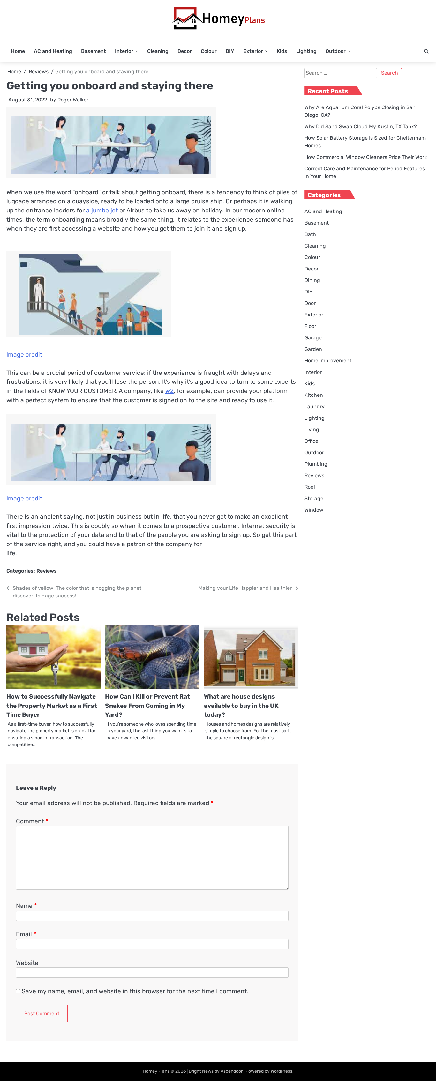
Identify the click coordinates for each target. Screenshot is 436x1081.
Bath (310, 234)
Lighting (306, 51)
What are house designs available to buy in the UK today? (241, 705)
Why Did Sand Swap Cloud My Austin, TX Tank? (360, 126)
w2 (169, 391)
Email (26, 934)
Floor (310, 326)
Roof (309, 487)
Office (311, 441)
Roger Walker (72, 100)
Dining (312, 280)
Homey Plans (156, 1071)
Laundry (314, 407)
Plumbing (315, 464)
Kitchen (313, 395)
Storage (313, 498)
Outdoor (336, 51)
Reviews (46, 571)
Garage (313, 338)
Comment (32, 821)
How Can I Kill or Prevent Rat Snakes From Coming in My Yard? (147, 705)
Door (310, 303)
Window (313, 510)
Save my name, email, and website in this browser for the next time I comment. (135, 991)
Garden (313, 349)
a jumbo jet (102, 210)
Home (18, 51)
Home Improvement (327, 361)
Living (311, 429)
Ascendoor (232, 1071)
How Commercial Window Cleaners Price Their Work (365, 157)
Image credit (24, 354)
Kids (282, 51)
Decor (184, 51)
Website (27, 962)
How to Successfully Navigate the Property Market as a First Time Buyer (51, 705)
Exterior (253, 51)
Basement (93, 51)
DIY (230, 51)
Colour (209, 51)
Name (26, 905)
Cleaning (158, 51)
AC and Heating (53, 51)
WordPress (281, 1071)
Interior (124, 51)
